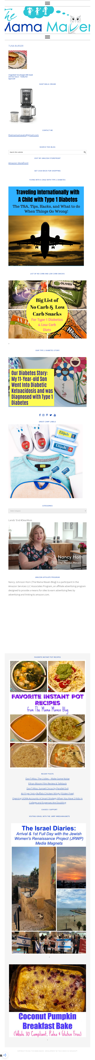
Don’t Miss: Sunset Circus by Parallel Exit (48, 788)
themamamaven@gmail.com (23, 135)
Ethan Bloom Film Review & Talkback (47, 783)
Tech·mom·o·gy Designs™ (67, 1051)
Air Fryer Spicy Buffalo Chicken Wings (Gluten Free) (47, 793)
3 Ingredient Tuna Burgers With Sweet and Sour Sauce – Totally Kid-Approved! (20, 77)
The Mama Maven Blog (47, 19)
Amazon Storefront (18, 163)
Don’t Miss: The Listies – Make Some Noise (47, 778)
